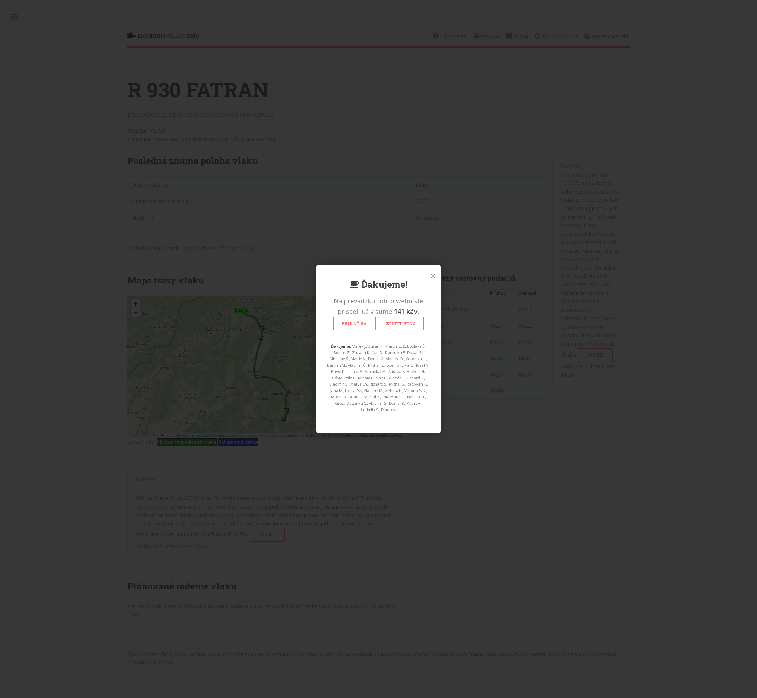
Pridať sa (354, 323)
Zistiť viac (400, 323)
